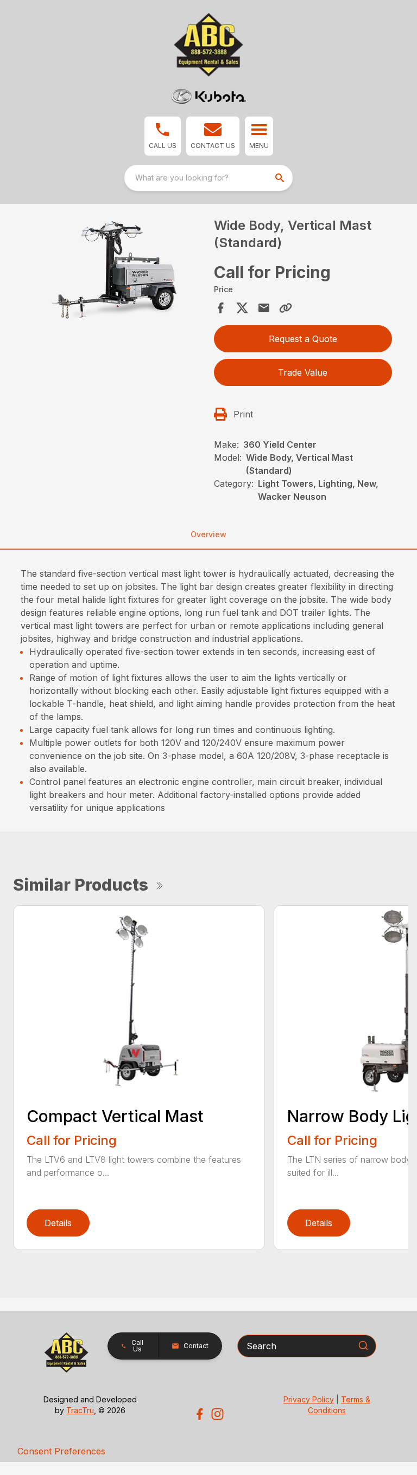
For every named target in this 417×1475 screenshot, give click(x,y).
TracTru (80, 1410)
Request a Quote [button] (303, 338)
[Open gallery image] (114, 270)
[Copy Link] (285, 307)
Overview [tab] (208, 534)
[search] (281, 177)
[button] (162, 136)
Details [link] (58, 1223)
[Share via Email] (263, 307)
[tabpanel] (114, 272)
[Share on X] (242, 307)
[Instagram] (217, 1414)
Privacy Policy (308, 1399)
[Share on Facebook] (220, 307)
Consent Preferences (61, 1451)
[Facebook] (199, 1414)
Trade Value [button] (302, 372)
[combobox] (208, 178)
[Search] (363, 1345)
